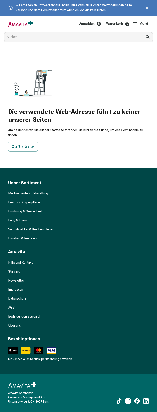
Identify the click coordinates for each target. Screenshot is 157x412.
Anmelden (87, 24)
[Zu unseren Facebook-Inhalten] (137, 401)
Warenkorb (114, 24)
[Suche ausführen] (148, 37)
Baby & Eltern (17, 220)
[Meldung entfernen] (147, 7)
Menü (143, 24)
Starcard (14, 271)
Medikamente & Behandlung (28, 193)
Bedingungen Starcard (24, 316)
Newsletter (16, 280)
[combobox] (72, 37)
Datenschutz (17, 298)
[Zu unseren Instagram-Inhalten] (128, 401)
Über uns (14, 325)
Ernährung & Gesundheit (25, 211)
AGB (11, 307)
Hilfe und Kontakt (20, 262)
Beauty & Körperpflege (24, 202)
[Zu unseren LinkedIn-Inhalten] (146, 401)
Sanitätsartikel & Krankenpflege (30, 229)
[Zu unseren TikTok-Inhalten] (119, 401)
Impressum (16, 289)
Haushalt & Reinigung (23, 238)
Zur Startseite (23, 146)
